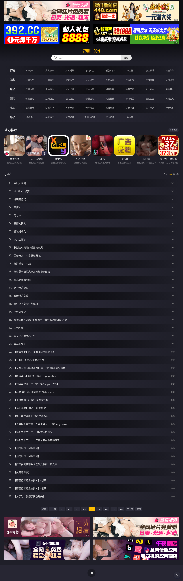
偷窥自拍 (29, 98)
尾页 (139, 509)
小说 (12, 108)
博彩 (12, 70)
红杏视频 (110, 117)
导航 (12, 117)
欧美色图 (70, 98)
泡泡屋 (130, 117)
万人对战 (70, 70)
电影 (12, 89)
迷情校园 (110, 108)
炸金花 (130, 70)
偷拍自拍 (49, 89)
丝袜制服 (130, 79)
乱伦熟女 (150, 89)
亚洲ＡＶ (29, 79)
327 (76, 509)
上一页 (53, 509)
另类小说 (130, 108)
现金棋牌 (150, 70)
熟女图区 (150, 98)
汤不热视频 (89, 117)
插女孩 (30, 117)
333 (121, 509)
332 (113, 509)
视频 (12, 80)
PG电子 (29, 70)
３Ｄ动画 (89, 79)
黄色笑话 (150, 108)
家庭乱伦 (49, 108)
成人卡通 (70, 89)
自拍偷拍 (49, 79)
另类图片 (170, 98)
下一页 (130, 509)
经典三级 (130, 89)
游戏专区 (89, 70)
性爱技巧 (170, 108)
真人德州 (49, 70)
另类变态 (170, 89)
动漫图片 (89, 98)
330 (98, 509)
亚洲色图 (49, 98)
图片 (12, 98)
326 (69, 509)
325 (61, 509)
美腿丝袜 (110, 98)
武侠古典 (89, 108)
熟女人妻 (110, 79)
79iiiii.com (91, 51)
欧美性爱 (89, 89)
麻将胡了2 (110, 70)
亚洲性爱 (29, 89)
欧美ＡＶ (70, 79)
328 (84, 509)
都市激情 (29, 108)
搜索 (126, 57)
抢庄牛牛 (170, 70)
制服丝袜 (110, 89)
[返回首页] (177, 575)
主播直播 (150, 79)
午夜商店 (49, 117)
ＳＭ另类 (170, 79)
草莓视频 (70, 117)
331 (106, 509)
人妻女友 (70, 108)
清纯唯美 (130, 98)
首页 (44, 509)
